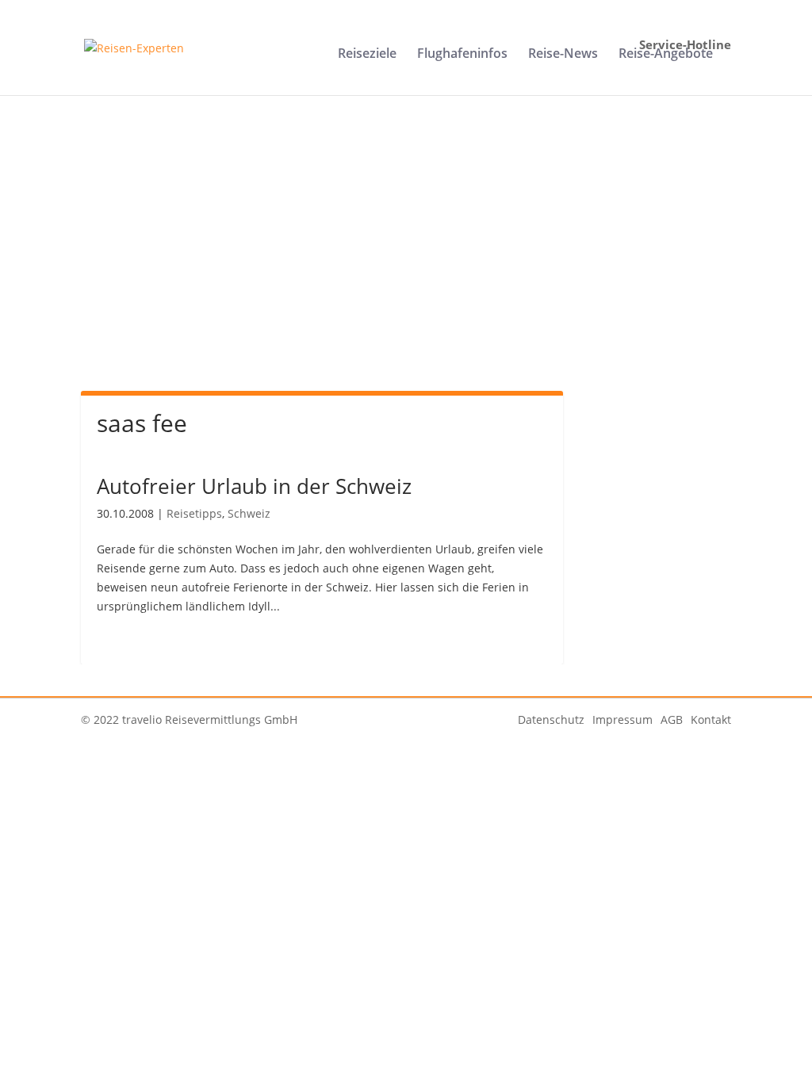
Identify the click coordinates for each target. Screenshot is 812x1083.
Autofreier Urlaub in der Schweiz (254, 486)
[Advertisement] (406, 260)
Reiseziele (367, 55)
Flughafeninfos (462, 55)
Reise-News (563, 55)
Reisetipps (194, 513)
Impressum (622, 719)
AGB (672, 719)
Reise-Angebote (666, 55)
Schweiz (249, 513)
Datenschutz (551, 719)
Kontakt (711, 719)
